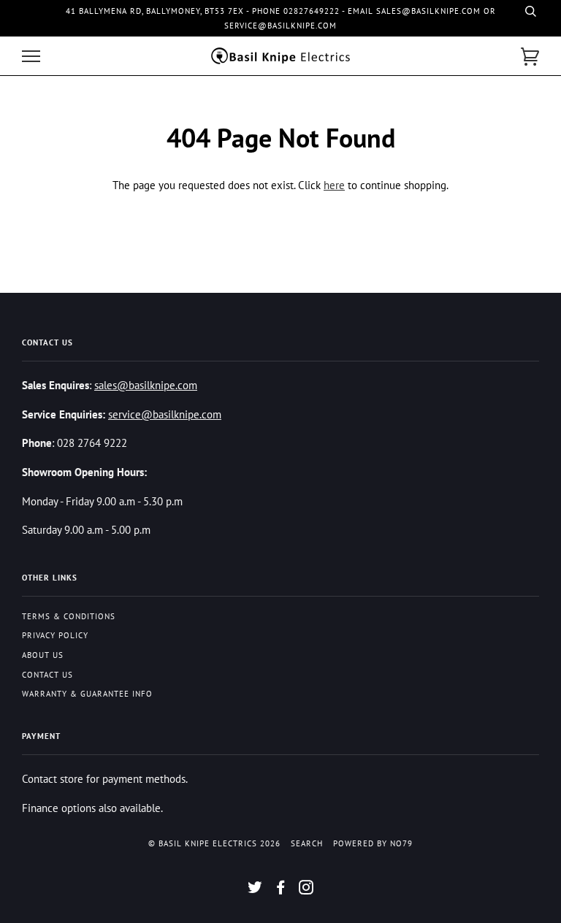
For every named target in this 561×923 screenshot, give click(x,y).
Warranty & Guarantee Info (87, 694)
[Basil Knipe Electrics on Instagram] (306, 890)
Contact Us (47, 675)
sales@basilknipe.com (145, 385)
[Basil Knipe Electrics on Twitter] (255, 890)
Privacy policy (55, 635)
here (334, 184)
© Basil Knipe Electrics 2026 (214, 843)
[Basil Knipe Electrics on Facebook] (281, 890)
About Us (43, 655)
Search (307, 843)
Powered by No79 (373, 843)
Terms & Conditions (68, 616)
